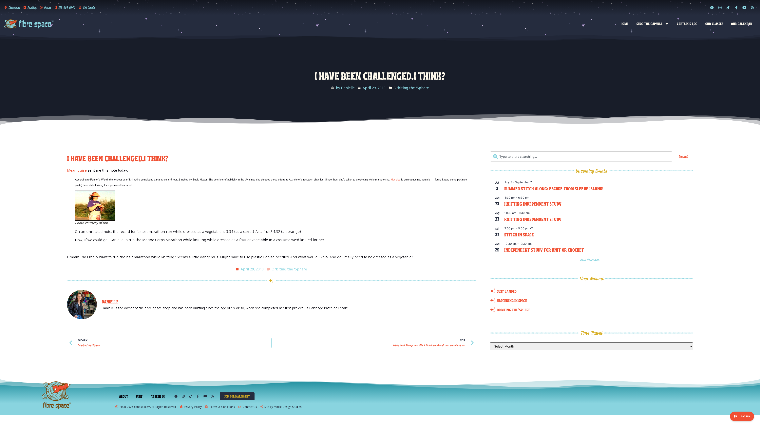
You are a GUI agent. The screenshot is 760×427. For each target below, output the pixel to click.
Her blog (395, 179)
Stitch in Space (519, 234)
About (123, 396)
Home (625, 23)
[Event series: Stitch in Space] (531, 228)
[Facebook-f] (736, 7)
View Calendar (590, 260)
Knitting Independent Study (532, 203)
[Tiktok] (728, 7)
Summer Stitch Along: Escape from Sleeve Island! (554, 188)
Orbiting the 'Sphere (411, 87)
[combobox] (581, 156)
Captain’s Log (687, 23)
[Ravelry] (711, 7)
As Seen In (158, 396)
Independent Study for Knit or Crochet (544, 250)
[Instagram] (720, 7)
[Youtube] (744, 7)
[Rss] (752, 7)
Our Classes (714, 23)
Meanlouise (77, 170)
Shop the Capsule (649, 23)
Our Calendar (741, 23)
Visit (139, 396)
